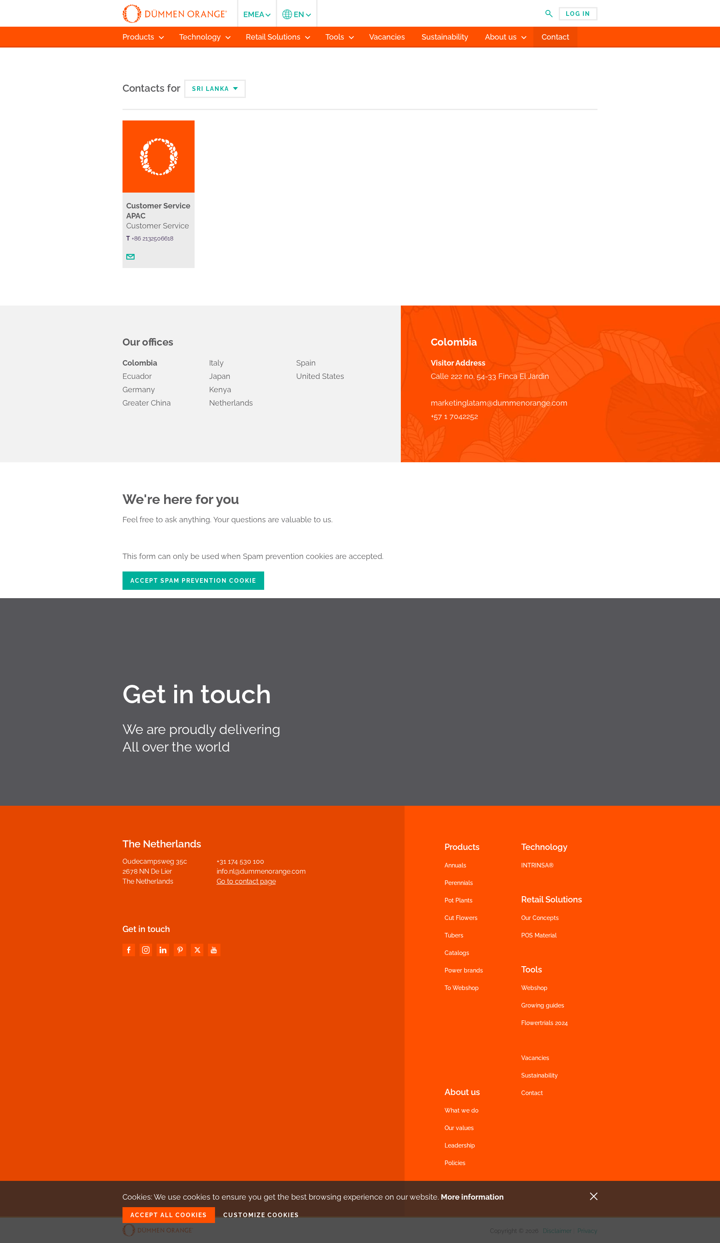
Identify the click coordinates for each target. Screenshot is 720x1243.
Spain (306, 362)
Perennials (459, 883)
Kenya (220, 389)
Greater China (146, 402)
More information (472, 1197)
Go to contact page (246, 881)
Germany (138, 389)
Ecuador (137, 376)
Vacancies (535, 1058)
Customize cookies (261, 1215)
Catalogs (457, 953)
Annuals (455, 865)
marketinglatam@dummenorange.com (499, 402)
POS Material (539, 935)
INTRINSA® (537, 865)
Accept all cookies (168, 1215)
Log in (578, 13)
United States (320, 376)
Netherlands (231, 402)
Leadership (460, 1145)
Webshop (534, 988)
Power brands (464, 970)
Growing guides (542, 1005)
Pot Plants (458, 900)
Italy (216, 362)
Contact (532, 1093)
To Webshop (462, 988)
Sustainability (539, 1075)
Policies (455, 1163)
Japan (219, 376)
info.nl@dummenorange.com (261, 871)
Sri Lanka (211, 88)
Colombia (139, 362)
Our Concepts (540, 918)
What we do (461, 1110)
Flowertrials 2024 (544, 1023)
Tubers (454, 935)
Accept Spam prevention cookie (193, 580)
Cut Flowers (461, 918)
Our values (459, 1128)
